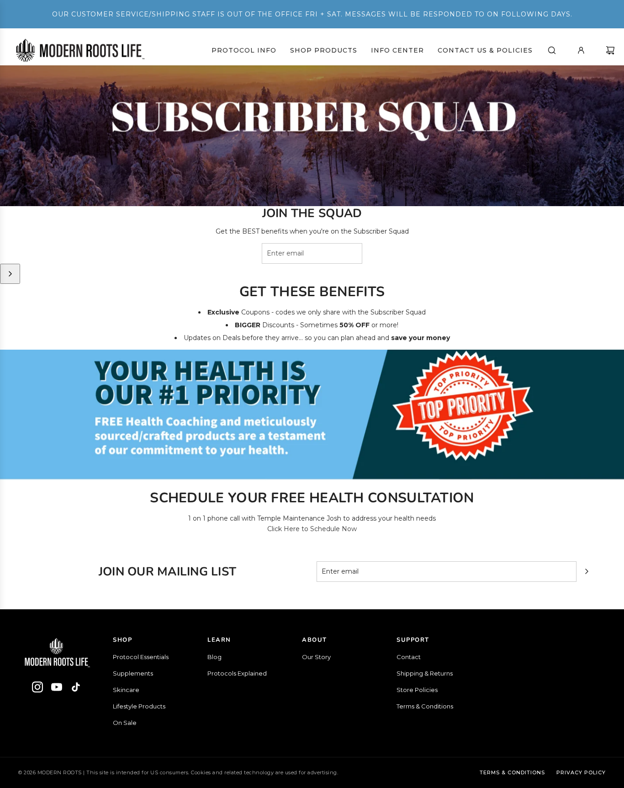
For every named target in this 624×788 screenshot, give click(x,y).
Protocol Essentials (141, 656)
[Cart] (610, 50)
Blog (214, 656)
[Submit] (10, 274)
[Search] (552, 50)
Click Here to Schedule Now (312, 529)
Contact (409, 656)
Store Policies (417, 689)
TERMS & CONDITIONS (512, 772)
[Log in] (581, 50)
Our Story (316, 656)
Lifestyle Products (139, 706)
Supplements (133, 673)
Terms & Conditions (425, 706)
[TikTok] (75, 688)
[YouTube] (56, 688)
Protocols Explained (237, 673)
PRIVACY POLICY (581, 772)
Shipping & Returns (425, 673)
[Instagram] (37, 688)
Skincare (126, 689)
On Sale (125, 722)
